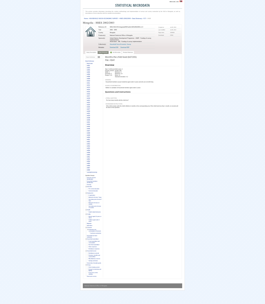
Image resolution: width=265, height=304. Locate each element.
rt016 (88, 94)
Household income (91, 251)
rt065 (88, 163)
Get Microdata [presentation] (116, 52)
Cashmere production (95, 233)
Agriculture (89, 225)
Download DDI (114, 47)
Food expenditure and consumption (94, 242)
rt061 (88, 157)
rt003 (88, 68)
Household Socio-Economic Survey (120, 44)
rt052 (88, 141)
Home (86, 18)
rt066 (88, 165)
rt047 (88, 131)
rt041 (88, 122)
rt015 (88, 91)
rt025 (88, 107)
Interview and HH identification (91, 178)
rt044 (88, 124)
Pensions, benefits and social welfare (94, 256)
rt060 (88, 155)
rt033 (88, 115)
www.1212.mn (172, 1)
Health (88, 209)
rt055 (88, 148)
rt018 (88, 98)
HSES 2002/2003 (125, 18)
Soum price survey (91, 276)
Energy (89, 264)
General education (93, 190)
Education (89, 186)
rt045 (88, 126)
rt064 (88, 161)
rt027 (88, 109)
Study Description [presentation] (91, 52)
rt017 (88, 96)
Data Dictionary (137, 18)
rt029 (88, 111)
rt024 (88, 105)
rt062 (88, 159)
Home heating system (94, 267)
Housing (89, 184)
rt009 (88, 78)
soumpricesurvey (92, 172)
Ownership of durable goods (94, 263)
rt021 (88, 100)
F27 (144, 18)
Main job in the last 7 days (95, 197)
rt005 (88, 72)
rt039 (88, 120)
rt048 (88, 133)
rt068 (88, 170)
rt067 (88, 168)
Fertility (89, 214)
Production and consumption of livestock (95, 230)
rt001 (88, 65)
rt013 (88, 87)
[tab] (91, 52)
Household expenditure (93, 239)
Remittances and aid (94, 253)
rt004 (88, 70)
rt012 (88, 85)
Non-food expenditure (94, 244)
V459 (149, 18)
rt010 (88, 81)
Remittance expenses (94, 248)
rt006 (88, 74)
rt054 (88, 146)
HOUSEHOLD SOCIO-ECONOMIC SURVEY (103, 18)
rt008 (88, 76)
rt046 (88, 128)
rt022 (88, 102)
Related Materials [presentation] (128, 52)
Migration (89, 223)
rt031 (88, 113)
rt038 (88, 118)
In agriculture (92, 195)
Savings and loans (93, 260)
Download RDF (124, 47)
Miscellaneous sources (94, 258)
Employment (90, 193)
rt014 (88, 89)
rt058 (88, 152)
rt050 (88, 137)
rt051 (88, 139)
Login (177, 1)
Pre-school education (94, 188)
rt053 (88, 144)
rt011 (88, 83)
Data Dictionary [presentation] (103, 52)
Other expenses (93, 246)
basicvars (90, 63)
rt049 (88, 135)
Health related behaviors (95, 212)
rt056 (88, 150)
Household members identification (92, 182)
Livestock (89, 227)
